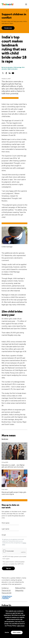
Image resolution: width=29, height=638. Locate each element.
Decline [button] (7, 632)
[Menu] (26, 4)
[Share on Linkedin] (9, 73)
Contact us (5, 588)
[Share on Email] (13, 73)
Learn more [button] (20, 626)
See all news (5, 439)
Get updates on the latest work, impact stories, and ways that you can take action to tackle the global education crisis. (14, 515)
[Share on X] (3, 73)
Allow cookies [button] (17, 632)
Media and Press (20, 588)
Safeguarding (19, 590)
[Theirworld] (7, 4)
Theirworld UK (6, 590)
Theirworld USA (6, 593)
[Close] (27, 11)
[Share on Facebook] (6, 73)
